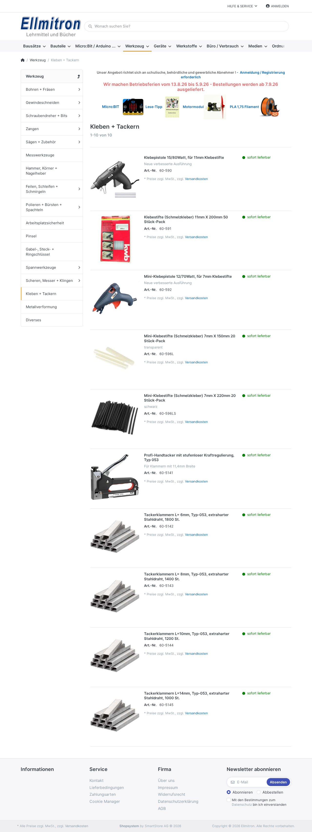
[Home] (23, 60)
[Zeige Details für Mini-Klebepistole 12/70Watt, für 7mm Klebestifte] (114, 298)
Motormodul (192, 107)
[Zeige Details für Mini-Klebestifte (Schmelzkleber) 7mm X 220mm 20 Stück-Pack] (114, 417)
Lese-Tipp (155, 107)
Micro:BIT (110, 106)
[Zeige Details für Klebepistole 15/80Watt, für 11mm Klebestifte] (114, 179)
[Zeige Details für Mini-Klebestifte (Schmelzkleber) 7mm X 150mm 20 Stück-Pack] (114, 358)
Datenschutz (242, 804)
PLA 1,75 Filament (245, 107)
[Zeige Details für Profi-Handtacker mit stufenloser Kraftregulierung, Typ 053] (114, 477)
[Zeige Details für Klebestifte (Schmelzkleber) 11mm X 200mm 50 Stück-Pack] (114, 239)
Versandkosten (196, 179)
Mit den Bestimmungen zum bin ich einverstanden (259, 802)
